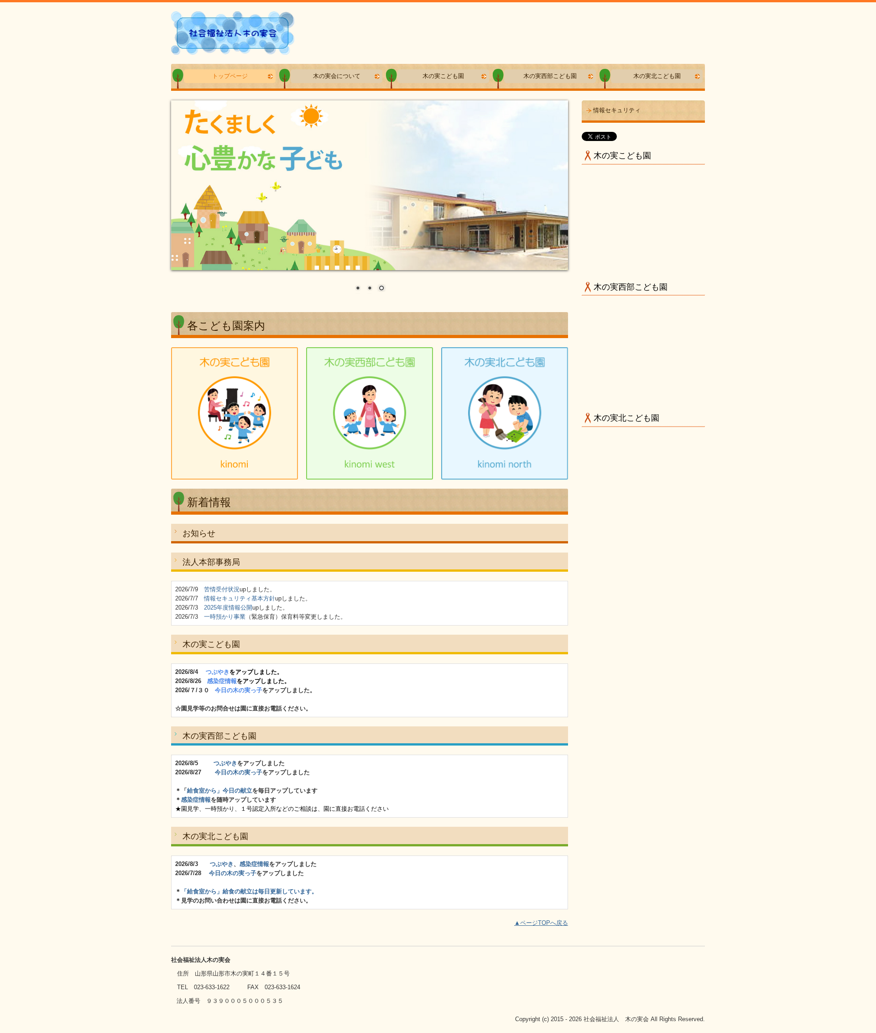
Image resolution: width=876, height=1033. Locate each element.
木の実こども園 (443, 76)
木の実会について (336, 76)
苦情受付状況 (222, 589)
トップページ (230, 76)
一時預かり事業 (224, 616)
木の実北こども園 (657, 76)
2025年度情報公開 (228, 607)
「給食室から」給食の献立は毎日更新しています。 (249, 891)
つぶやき (225, 763)
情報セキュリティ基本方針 (239, 598)
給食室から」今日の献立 (219, 790)
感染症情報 (196, 799)
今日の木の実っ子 (238, 772)
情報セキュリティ (617, 110)
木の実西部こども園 (550, 76)
